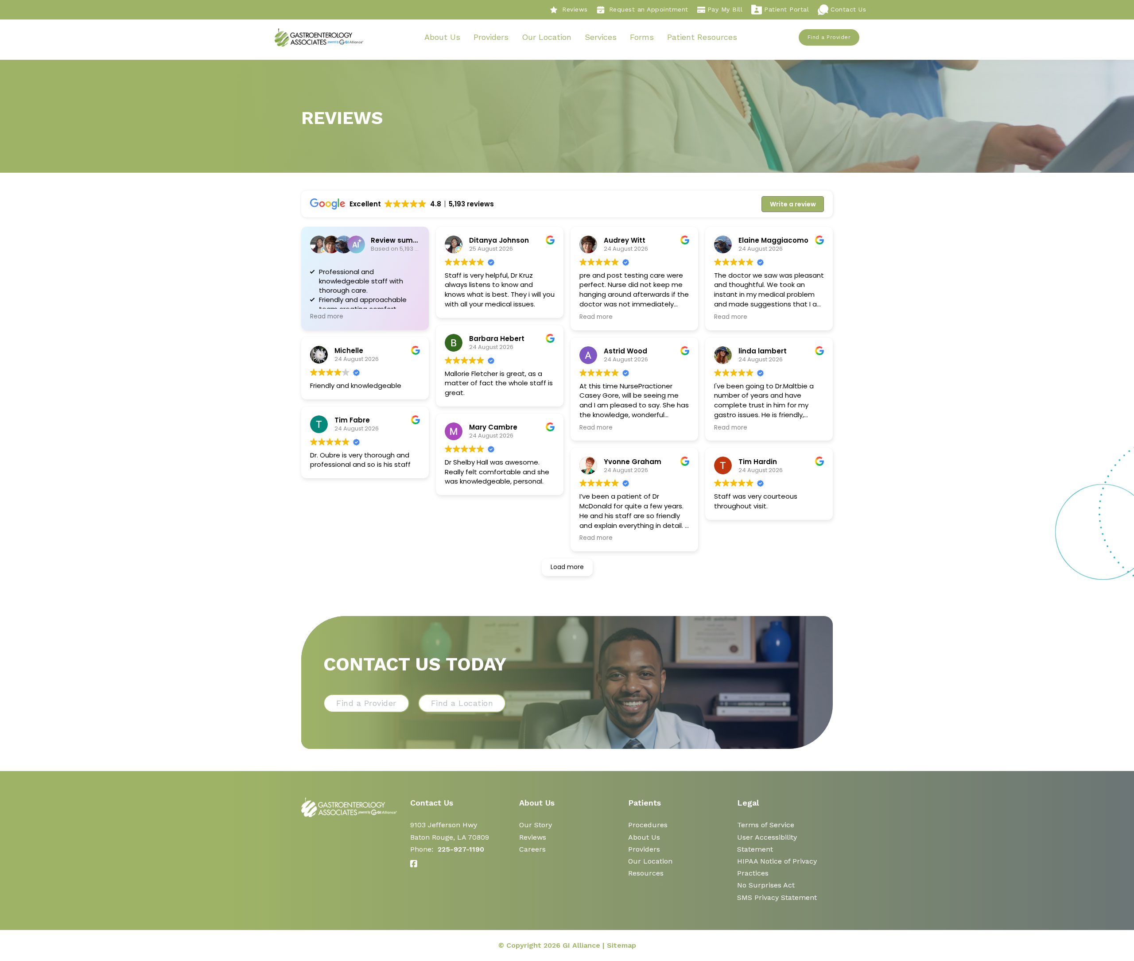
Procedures (648, 825)
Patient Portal (786, 9)
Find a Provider (829, 37)
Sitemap (621, 945)
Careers (532, 849)
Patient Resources (702, 37)
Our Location (546, 37)
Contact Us (848, 9)
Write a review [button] (793, 204)
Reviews (575, 9)
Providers (491, 37)
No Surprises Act (766, 885)
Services (601, 37)
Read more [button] (326, 317)
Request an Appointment (648, 9)
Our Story (535, 825)
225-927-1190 (461, 849)
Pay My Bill (725, 9)
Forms (642, 37)
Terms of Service (765, 825)
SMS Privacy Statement (777, 897)
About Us (442, 37)
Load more (567, 566)
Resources (646, 873)
